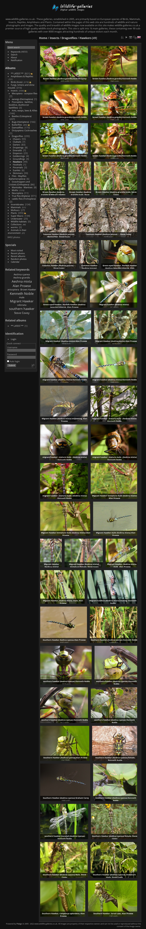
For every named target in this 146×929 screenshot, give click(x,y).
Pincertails (18, 167)
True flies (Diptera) (21, 195)
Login (13, 339)
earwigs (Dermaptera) (22, 99)
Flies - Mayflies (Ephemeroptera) (17, 177)
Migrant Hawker (22, 301)
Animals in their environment (17, 231)
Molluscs (15, 210)
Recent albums (18, 256)
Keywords (16, 51)
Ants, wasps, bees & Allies (24, 110)
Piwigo (19, 923)
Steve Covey (22, 313)
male (21, 297)
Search (14, 54)
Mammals (16, 207)
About (14, 57)
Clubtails (17, 141)
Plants (14, 213)
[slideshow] (126, 37)
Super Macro (17, 215)
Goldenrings (19, 156)
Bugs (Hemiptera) (20, 121)
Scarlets (16, 170)
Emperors (17, 153)
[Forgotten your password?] (33, 366)
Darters (16, 144)
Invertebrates (17, 204)
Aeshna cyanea (22, 274)
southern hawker (21, 308)
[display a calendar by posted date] (130, 37)
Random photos (19, 259)
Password (12, 354)
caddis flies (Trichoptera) (24, 198)
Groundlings (19, 158)
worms (14, 227)
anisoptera (13, 289)
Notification (16, 60)
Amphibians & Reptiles (22, 76)
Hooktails (17, 164)
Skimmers (18, 173)
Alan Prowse (22, 286)
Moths (15, 190)
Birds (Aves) (16, 82)
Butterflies (17, 124)
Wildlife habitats (19, 221)
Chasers (17, 139)
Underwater (17, 218)
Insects (14, 90)
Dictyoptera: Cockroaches (24, 130)
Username (12, 347)
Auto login (14, 361)
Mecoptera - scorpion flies (24, 93)
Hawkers (17, 161)
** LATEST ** (17, 73)
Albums (10, 68)
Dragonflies (17, 136)
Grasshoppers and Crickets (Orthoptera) (19, 183)
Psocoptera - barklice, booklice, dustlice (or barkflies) (21, 105)
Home (43, 38)
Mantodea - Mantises (22, 187)
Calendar (15, 261)
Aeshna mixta (22, 281)
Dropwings (18, 147)
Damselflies (17, 127)
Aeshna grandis (21, 277)
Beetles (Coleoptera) (21, 116)
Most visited (17, 250)
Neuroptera (17, 193)
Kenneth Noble (22, 293)
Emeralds (17, 150)
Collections (16, 224)
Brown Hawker (28, 289)
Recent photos (18, 253)
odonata (21, 304)
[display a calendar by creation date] (135, 37)
